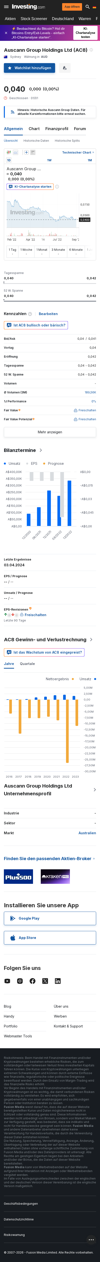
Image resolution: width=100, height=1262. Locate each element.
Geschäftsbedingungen (21, 1203)
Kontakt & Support (68, 1026)
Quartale (27, 664)
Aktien (10, 19)
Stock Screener (34, 19)
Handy (9, 1016)
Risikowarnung (14, 1235)
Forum (80, 128)
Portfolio (10, 1026)
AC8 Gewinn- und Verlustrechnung (45, 639)
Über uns (61, 1006)
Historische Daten (36, 140)
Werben (60, 1016)
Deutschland (63, 19)
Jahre (9, 664)
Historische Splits (67, 140)
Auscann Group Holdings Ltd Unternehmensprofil (38, 790)
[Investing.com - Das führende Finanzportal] (28, 7)
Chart (34, 128)
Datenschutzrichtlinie (19, 1219)
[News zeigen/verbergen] (32, 152)
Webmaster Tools (18, 1036)
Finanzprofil (56, 128)
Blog (7, 1006)
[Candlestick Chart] (8, 152)
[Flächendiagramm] (15, 152)
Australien (87, 833)
